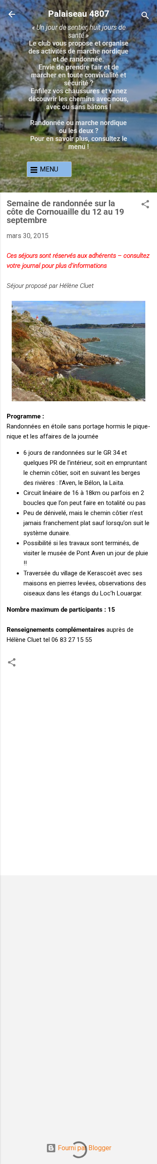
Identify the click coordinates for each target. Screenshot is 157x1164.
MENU (49, 169)
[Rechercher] (145, 17)
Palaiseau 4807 (78, 13)
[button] (145, 205)
